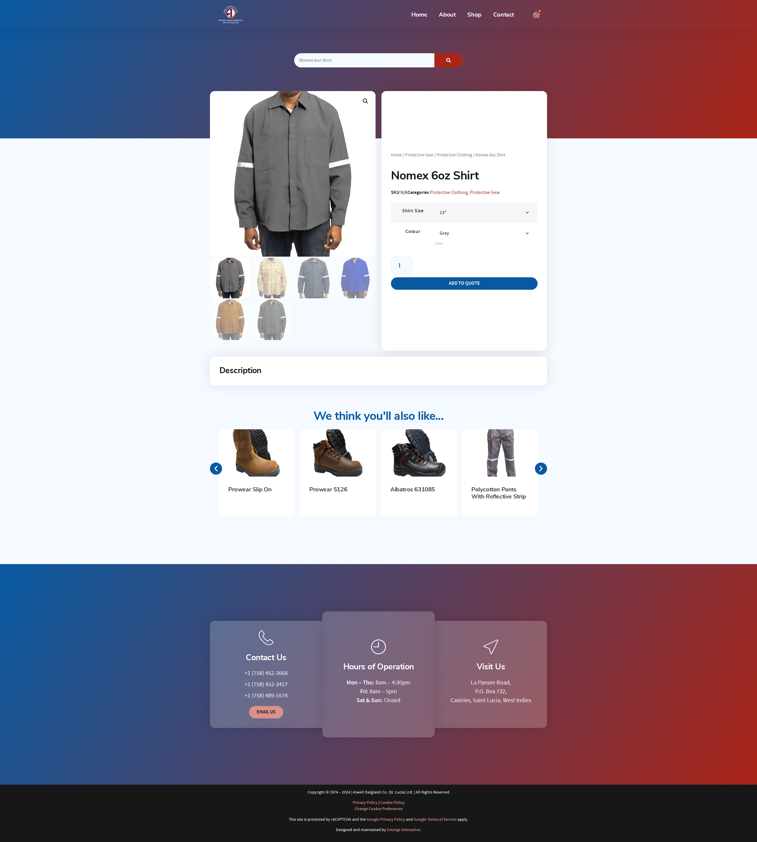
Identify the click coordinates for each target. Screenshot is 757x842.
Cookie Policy (392, 802)
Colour (412, 231)
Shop (474, 15)
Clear (439, 243)
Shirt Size (413, 211)
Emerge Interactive (403, 830)
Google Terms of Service (435, 819)
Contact (503, 15)
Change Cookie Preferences (379, 809)
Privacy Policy (365, 802)
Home (419, 15)
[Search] (448, 60)
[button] (365, 101)
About (447, 15)
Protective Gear (419, 155)
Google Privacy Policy (386, 819)
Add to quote (464, 283)
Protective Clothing (454, 155)
